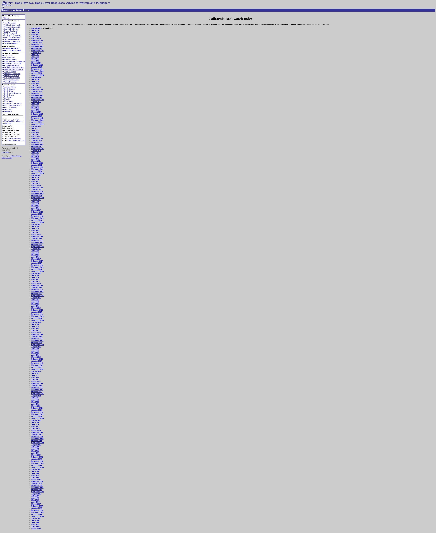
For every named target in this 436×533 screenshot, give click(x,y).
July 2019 (35, 202)
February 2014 (37, 334)
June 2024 (35, 81)
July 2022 (35, 128)
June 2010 (35, 424)
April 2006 (35, 526)
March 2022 (36, 136)
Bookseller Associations (12, 63)
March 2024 (36, 87)
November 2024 (37, 71)
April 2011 (35, 404)
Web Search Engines (11, 80)
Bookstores (8, 97)
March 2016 (36, 283)
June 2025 (35, 57)
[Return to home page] (7, 8)
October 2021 (36, 147)
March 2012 (36, 381)
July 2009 (35, 447)
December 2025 (37, 44)
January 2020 (36, 189)
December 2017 (37, 241)
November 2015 (37, 292)
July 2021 (35, 153)
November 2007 (37, 488)
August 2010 (36, 420)
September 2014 (37, 320)
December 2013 (37, 339)
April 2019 (35, 208)
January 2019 (36, 214)
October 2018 (36, 220)
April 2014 (35, 330)
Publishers (8, 111)
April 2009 (35, 453)
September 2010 (37, 418)
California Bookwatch (12, 25)
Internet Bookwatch (11, 29)
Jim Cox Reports (10, 72)
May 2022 (35, 132)
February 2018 (37, 236)
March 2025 (36, 63)
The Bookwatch (10, 23)
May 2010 (35, 426)
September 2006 (37, 516)
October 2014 (36, 318)
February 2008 (37, 482)
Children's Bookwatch (12, 27)
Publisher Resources (11, 76)
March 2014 (36, 332)
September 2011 (37, 394)
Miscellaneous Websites (12, 105)
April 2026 (35, 36)
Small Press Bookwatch (12, 37)
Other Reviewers (10, 107)
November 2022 (37, 120)
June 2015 (35, 302)
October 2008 (36, 465)
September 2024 (37, 75)
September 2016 (37, 271)
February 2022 (37, 138)
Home (6, 18)
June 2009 (35, 449)
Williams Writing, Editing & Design (11, 157)
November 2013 (37, 341)
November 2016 (37, 267)
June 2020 (35, 179)
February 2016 (37, 285)
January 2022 (36, 140)
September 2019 (37, 198)
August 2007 (36, 494)
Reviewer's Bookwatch (12, 35)
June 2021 (35, 155)
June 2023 (35, 106)
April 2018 (35, 232)
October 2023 (36, 98)
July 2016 (35, 275)
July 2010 (35, 422)
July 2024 (35, 79)
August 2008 (36, 469)
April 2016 (35, 281)
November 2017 (37, 243)
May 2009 (35, 451)
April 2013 (35, 355)
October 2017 (36, 245)
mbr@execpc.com (14, 138)
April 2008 (35, 477)
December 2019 (37, 192)
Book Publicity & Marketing (14, 61)
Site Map (7, 123)
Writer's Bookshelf (11, 43)
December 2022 (37, 118)
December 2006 (37, 510)
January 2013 (36, 361)
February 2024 (37, 89)
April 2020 (35, 183)
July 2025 (35, 55)
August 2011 (36, 396)
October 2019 (36, 196)
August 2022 (36, 126)
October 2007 (36, 490)
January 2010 (36, 435)
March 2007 (36, 504)
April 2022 (35, 134)
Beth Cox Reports (10, 59)
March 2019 (36, 210)
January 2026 (36, 42)
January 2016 (36, 288)
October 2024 (36, 73)
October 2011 (36, 392)
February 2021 (37, 163)
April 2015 (35, 306)
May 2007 (35, 500)
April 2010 (35, 428)
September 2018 (37, 222)
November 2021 (37, 145)
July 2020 (35, 177)
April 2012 (35, 379)
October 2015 (36, 294)
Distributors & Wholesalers (14, 68)
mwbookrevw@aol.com (16, 140)
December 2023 (37, 94)
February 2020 (37, 187)
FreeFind (16, 119)
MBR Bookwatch (10, 33)
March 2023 (36, 112)
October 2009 (36, 441)
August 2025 (36, 53)
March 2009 (36, 455)
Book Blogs (8, 91)
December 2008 (37, 461)
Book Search (9, 95)
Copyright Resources (11, 65)
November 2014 (37, 316)
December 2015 (37, 290)
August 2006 (36, 518)
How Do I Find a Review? (14, 121)
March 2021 (36, 161)
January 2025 (36, 67)
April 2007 (35, 502)
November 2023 (37, 96)
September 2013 (37, 345)
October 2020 (36, 171)
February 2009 (37, 457)
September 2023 (37, 100)
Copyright (5, 152)
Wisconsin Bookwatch (12, 39)
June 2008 (35, 473)
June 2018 (35, 228)
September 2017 (37, 247)
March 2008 (36, 479)
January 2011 (36, 410)
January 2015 (36, 312)
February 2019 (37, 212)
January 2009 (36, 459)
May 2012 (35, 377)
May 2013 (35, 353)
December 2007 (37, 486)
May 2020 (35, 181)
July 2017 (35, 251)
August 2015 (36, 298)
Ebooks (7, 99)
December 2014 (37, 314)
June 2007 (35, 498)
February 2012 (37, 383)
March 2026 (36, 38)
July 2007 (35, 496)
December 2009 (37, 437)
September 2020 (37, 173)
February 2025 (37, 65)
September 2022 (37, 124)
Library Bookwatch (11, 31)
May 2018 (35, 230)
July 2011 (35, 398)
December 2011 (37, 388)
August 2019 (36, 200)
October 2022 (36, 122)
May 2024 (35, 83)
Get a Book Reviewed (12, 50)
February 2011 (37, 408)
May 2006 (35, 524)
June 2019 (35, 204)
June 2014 (35, 326)
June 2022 (35, 130)
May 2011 (35, 402)
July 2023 (35, 104)
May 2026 (35, 34)
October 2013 (36, 343)
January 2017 (36, 263)
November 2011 (37, 390)
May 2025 (35, 59)
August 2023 (36, 102)
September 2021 (37, 149)
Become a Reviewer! (12, 48)
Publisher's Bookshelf (12, 41)
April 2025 (35, 61)
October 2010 (36, 416)
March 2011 (36, 406)
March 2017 (36, 259)
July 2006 (35, 520)
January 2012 (36, 386)
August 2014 (36, 322)
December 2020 (37, 167)
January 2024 (36, 91)
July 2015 (35, 300)
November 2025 (37, 47)
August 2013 (36, 347)
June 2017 (35, 253)
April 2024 (35, 85)
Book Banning (9, 89)
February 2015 (37, 310)
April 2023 (35, 110)
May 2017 (35, 255)
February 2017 (37, 261)
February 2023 (37, 114)
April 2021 (35, 159)
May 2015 (35, 304)
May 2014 (35, 328)
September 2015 (37, 296)
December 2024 (37, 69)
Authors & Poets (10, 87)
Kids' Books (8, 101)
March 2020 (36, 185)
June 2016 (35, 277)
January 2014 (36, 337)
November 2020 (37, 169)
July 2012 (35, 373)
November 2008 (37, 463)
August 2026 (36, 28)
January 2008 (36, 484)
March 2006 (36, 528)
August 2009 (36, 445)
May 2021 (35, 157)
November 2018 (37, 218)
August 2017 (36, 249)
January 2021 (36, 165)
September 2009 (37, 443)
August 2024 (36, 77)
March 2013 (36, 357)
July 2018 (35, 226)
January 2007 (36, 508)
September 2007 (37, 492)
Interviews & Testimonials (13, 70)
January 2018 (36, 238)
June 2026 (35, 32)
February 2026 (37, 40)
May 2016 (35, 279)
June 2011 (35, 400)
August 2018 (36, 224)
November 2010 (37, 414)
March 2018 (36, 234)
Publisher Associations (12, 74)
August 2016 (36, 273)
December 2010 (37, 412)
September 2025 (37, 51)
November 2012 (37, 365)
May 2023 (35, 108)
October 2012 (36, 367)
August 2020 (36, 175)
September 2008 (37, 467)
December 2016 (37, 265)
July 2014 (35, 324)
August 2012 (36, 371)
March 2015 (36, 308)
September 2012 (37, 369)
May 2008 (35, 475)
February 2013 (37, 359)
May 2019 (35, 206)
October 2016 (36, 269)
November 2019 (37, 194)
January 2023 (36, 116)
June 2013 (35, 351)
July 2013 (35, 349)
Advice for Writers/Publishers (8, 56)
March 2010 (36, 430)
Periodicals (8, 109)
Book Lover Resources (12, 93)
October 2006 (36, 514)
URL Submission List (12, 78)
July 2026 (35, 30)
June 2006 (35, 522)
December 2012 (37, 363)
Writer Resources (10, 82)
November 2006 (37, 512)
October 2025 (36, 49)
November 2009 (37, 439)
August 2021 (36, 151)
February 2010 (37, 433)
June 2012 (35, 375)
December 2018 (37, 216)
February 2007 (37, 506)
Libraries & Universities (12, 103)
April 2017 (35, 257)
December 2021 (37, 143)
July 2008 (35, 471)
